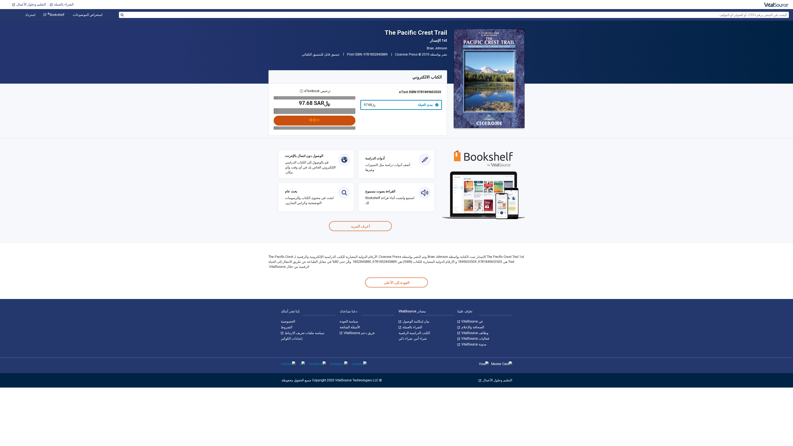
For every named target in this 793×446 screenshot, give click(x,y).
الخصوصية (288, 321)
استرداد (30, 15)
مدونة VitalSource (474, 344)
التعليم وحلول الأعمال (30, 4)
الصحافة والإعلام (472, 327)
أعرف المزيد (360, 226)
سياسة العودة (349, 321)
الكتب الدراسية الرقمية (414, 333)
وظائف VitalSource (474, 333)
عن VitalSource (472, 321)
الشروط (286, 327)
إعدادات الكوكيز (291, 338)
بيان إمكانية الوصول (415, 321)
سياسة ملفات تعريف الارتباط (304, 333)
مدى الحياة (398, 105)
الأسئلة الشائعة (350, 327)
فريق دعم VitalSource (359, 333)
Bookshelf (55, 15)
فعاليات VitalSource (475, 338)
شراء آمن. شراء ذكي (413, 338)
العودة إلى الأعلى (397, 282)
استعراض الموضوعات (87, 15)
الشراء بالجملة (63, 4)
